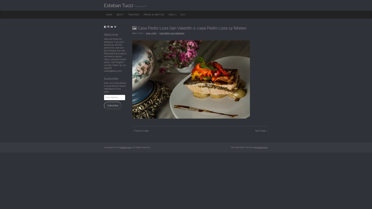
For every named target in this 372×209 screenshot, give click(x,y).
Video (171, 14)
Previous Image (140, 131)
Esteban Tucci (118, 5)
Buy (183, 14)
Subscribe (113, 105)
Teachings (133, 14)
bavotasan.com (261, 147)
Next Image (261, 131)
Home (109, 14)
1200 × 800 (151, 33)
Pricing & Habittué (154, 14)
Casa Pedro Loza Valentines (171, 33)
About (120, 14)
